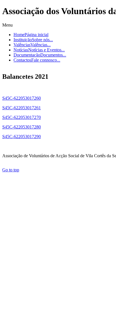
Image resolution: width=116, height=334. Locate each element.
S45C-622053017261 (21, 107)
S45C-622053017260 (21, 98)
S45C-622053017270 (21, 117)
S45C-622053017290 (21, 136)
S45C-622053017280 (21, 127)
